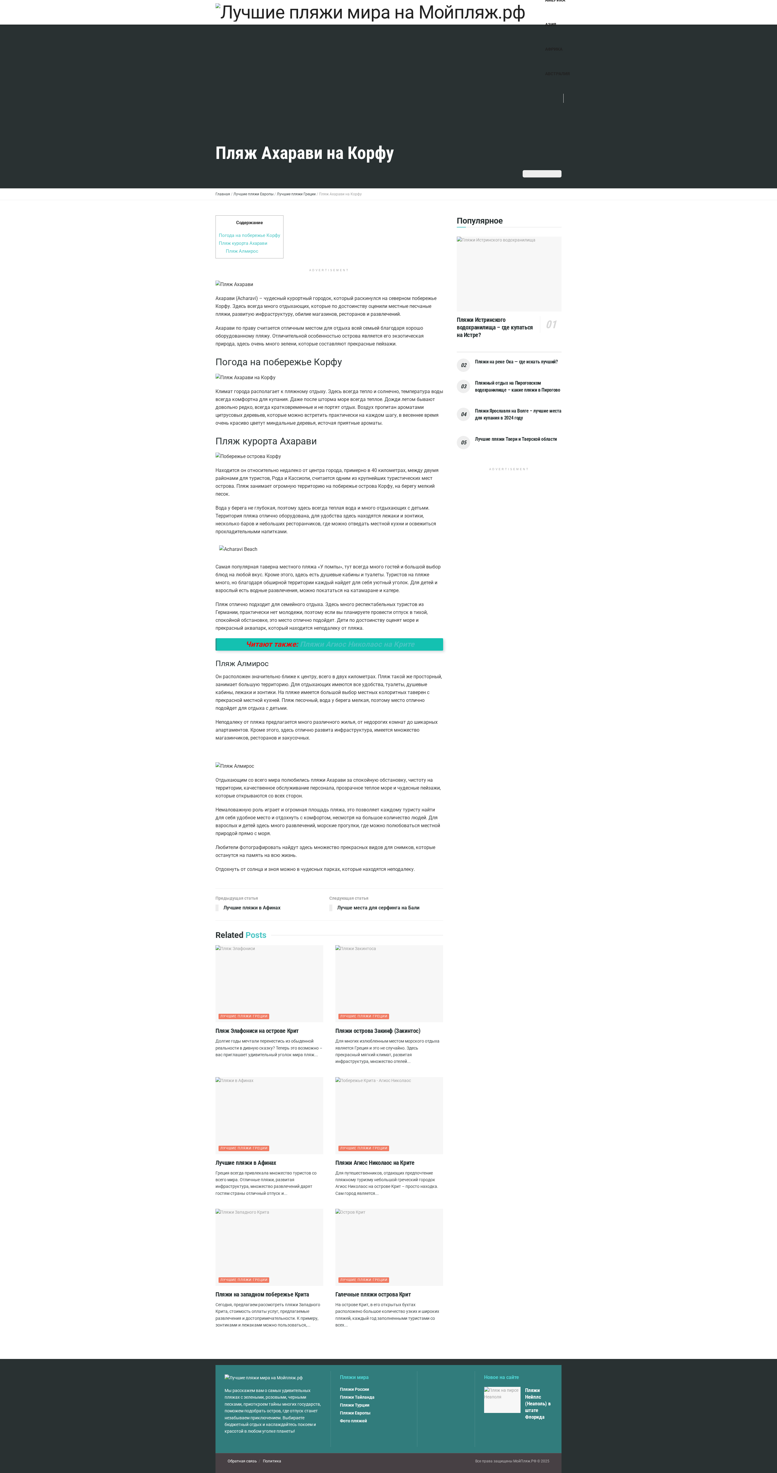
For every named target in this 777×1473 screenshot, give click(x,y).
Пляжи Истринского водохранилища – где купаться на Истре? (495, 327)
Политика (272, 1461)
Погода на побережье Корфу (249, 235)
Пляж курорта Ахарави (243, 243)
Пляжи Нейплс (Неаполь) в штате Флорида (538, 1403)
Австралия (557, 73)
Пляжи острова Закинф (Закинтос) (377, 1030)
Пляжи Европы (355, 1413)
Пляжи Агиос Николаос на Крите (357, 644)
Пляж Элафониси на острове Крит (257, 1030)
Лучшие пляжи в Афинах (245, 1162)
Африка (553, 49)
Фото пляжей (353, 1420)
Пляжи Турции (354, 1405)
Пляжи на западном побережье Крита (262, 1294)
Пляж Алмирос (242, 251)
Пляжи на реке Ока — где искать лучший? (516, 362)
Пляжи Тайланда (357, 1397)
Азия (550, 24)
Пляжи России (354, 1389)
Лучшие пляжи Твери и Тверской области (516, 439)
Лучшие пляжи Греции (244, 1016)
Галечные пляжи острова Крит (373, 1294)
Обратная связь (242, 1461)
